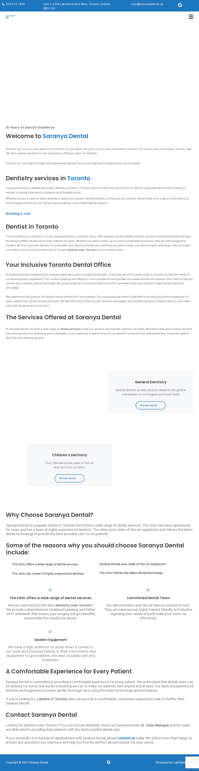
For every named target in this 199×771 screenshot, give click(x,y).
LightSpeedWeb (183, 762)
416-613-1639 (15, 4)
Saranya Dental (38, 762)
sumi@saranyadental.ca (147, 4)
